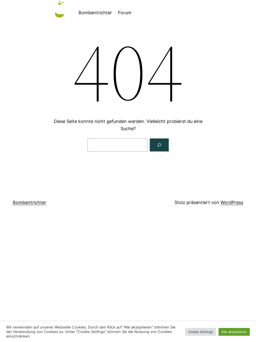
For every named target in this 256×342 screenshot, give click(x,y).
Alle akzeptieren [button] (234, 332)
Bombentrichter (95, 12)
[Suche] (159, 144)
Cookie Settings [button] (200, 332)
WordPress (231, 202)
